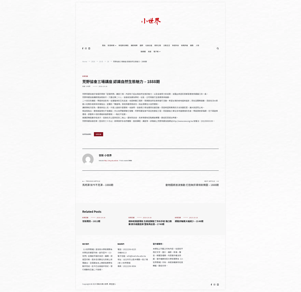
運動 (191, 45)
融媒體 (143, 51)
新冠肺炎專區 (124, 45)
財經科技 (175, 45)
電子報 (156, 51)
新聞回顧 (85, 76)
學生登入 (112, 284)
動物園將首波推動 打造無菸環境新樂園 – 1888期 (192, 183)
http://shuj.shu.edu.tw (111, 160)
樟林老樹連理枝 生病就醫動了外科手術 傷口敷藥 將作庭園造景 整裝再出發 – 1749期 (150, 223)
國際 (141, 45)
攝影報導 (134, 45)
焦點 (103, 45)
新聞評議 (184, 45)
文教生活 (166, 45)
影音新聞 (111, 45)
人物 (197, 45)
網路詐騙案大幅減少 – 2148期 (189, 221)
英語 (149, 51)
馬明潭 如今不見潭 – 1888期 (97, 183)
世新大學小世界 (102, 284)
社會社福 (148, 45)
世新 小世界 (86, 86)
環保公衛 (157, 45)
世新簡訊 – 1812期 (91, 221)
